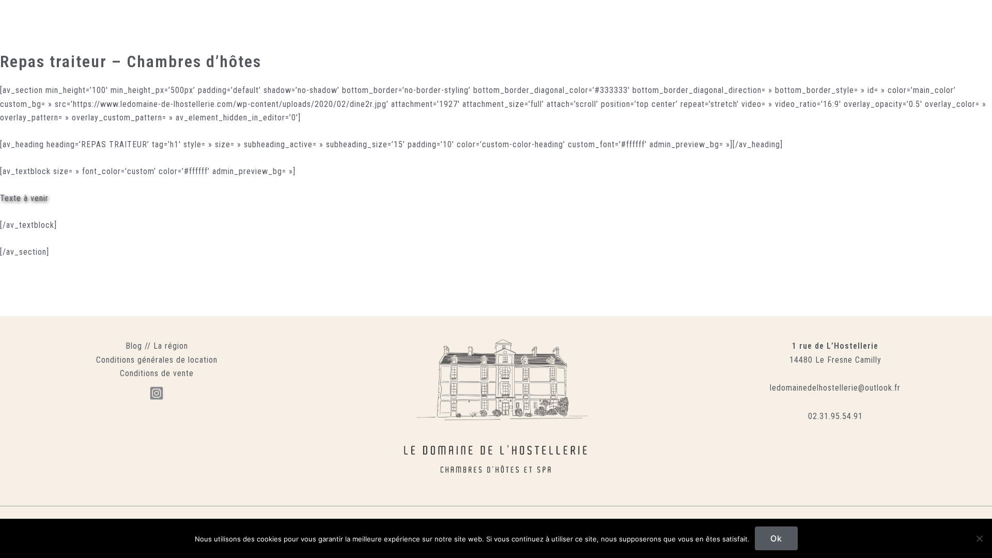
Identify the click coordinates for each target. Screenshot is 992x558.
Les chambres (295, 39)
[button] (796, 39)
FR (721, 39)
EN (743, 39)
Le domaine (237, 39)
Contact (688, 39)
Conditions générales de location (157, 360)
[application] (418, 39)
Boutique (584, 39)
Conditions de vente (157, 373)
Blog (134, 346)
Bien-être (398, 39)
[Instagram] (156, 393)
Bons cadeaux (637, 39)
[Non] (979, 538)
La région (170, 346)
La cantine (351, 39)
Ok (776, 538)
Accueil (191, 39)
